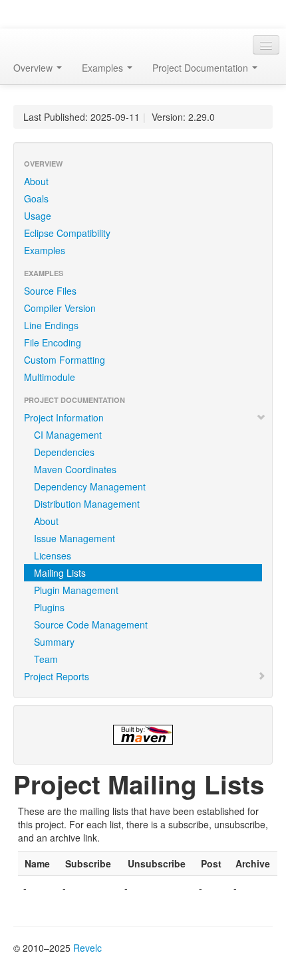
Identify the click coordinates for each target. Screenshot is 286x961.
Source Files (50, 290)
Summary (54, 641)
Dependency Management (90, 486)
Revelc (87, 947)
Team (46, 659)
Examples (44, 250)
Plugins (49, 607)
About (36, 181)
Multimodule (49, 377)
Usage (37, 215)
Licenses (52, 555)
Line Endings (51, 325)
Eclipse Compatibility (67, 233)
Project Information (64, 417)
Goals (36, 198)
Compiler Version (60, 308)
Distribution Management (87, 503)
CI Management (68, 434)
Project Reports (56, 676)
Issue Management (74, 538)
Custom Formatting (64, 359)
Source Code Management (91, 624)
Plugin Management (76, 590)
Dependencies (64, 452)
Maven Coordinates (75, 469)
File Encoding (52, 342)
